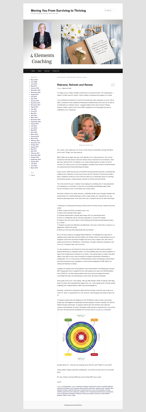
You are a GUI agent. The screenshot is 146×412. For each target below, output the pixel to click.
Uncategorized (66, 386)
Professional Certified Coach (97, 392)
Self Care (97, 393)
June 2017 (34, 111)
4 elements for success (95, 386)
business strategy (62, 390)
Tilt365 (65, 395)
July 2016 (34, 126)
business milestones (89, 388)
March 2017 (34, 117)
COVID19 (59, 392)
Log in (33, 175)
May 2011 (34, 149)
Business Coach (69, 388)
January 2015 (35, 136)
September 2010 (36, 159)
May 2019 (34, 86)
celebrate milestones (74, 390)
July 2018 (34, 96)
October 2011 (35, 145)
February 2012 (35, 140)
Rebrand (78, 393)
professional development (68, 393)
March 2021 (34, 80)
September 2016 (36, 122)
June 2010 (34, 166)
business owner (100, 388)
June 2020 (34, 82)
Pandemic (83, 392)
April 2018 (34, 98)
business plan (109, 388)
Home (33, 71)
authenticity (60, 388)
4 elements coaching (82, 386)
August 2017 (34, 107)
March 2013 (34, 138)
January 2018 (35, 101)
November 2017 (35, 105)
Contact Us (56, 71)
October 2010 (35, 157)
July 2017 (34, 109)
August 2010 (34, 161)
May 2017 (34, 113)
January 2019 (35, 88)
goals (64, 392)
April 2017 (34, 115)
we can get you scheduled (101, 310)
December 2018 (35, 90)
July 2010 (34, 164)
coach (93, 390)
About (39, 71)
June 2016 (34, 128)
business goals (78, 388)
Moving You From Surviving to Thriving (58, 10)
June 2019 (34, 84)
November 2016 (35, 119)
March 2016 (34, 134)
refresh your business (88, 393)
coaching (107, 390)
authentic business (107, 386)
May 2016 (34, 130)
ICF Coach (69, 392)
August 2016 (34, 124)
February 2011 (35, 153)
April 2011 (34, 151)
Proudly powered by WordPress (73, 405)
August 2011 (34, 147)
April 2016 (34, 132)
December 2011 (35, 143)
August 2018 (34, 94)
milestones (76, 392)
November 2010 (35, 155)
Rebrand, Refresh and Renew (75, 84)
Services (46, 71)
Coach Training (100, 390)
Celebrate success (85, 390)
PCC (87, 392)
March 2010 (34, 168)
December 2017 (35, 103)
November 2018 (35, 92)
